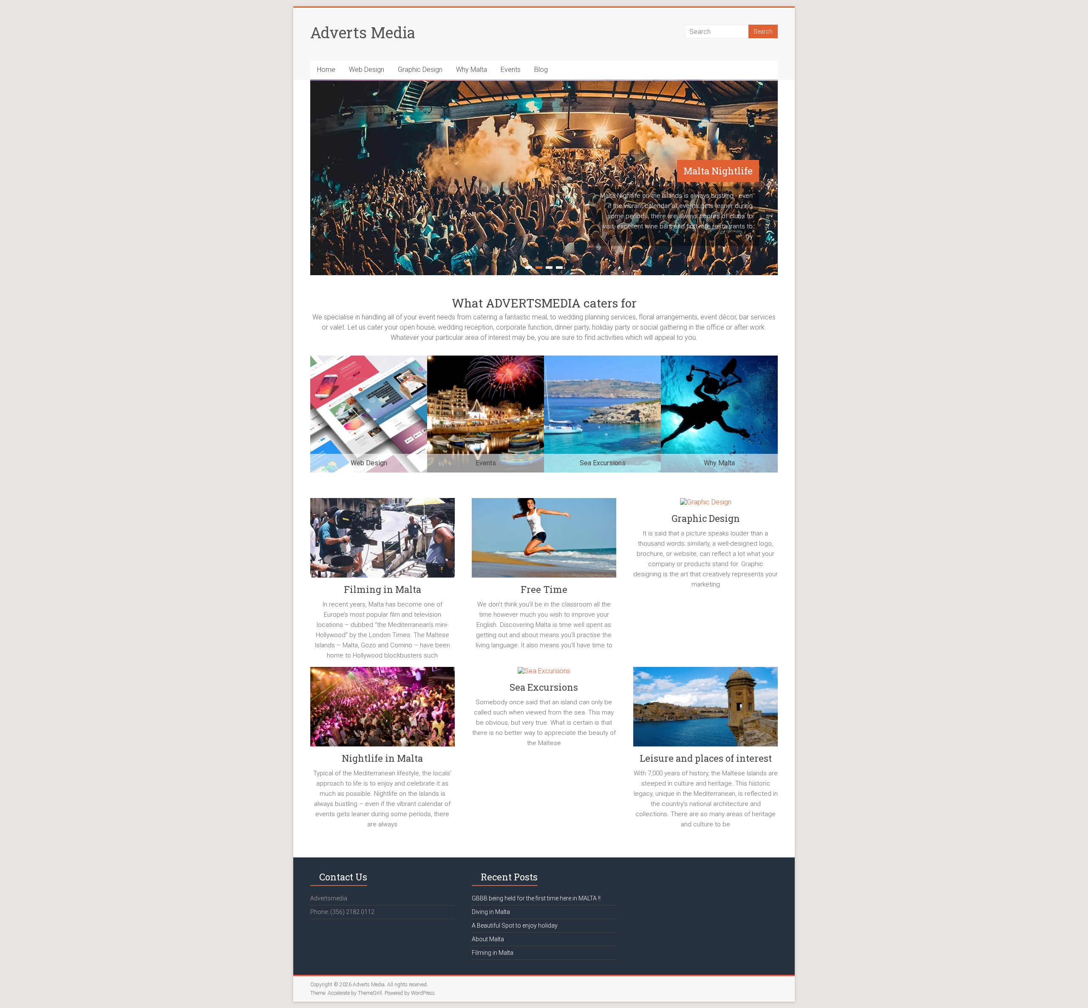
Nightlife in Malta (382, 758)
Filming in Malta (382, 589)
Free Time (544, 589)
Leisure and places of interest (706, 758)
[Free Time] (544, 541)
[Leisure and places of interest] (705, 710)
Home (326, 69)
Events (511, 69)
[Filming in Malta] (382, 541)
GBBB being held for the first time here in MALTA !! (536, 898)
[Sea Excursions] (602, 360)
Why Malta (471, 69)
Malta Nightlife (718, 171)
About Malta (488, 939)
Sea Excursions (544, 687)
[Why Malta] (719, 360)
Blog (541, 69)
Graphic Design (420, 69)
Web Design (366, 69)
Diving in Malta (491, 911)
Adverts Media (362, 32)
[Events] (485, 360)
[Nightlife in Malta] (382, 710)
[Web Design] (368, 360)
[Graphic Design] (705, 505)
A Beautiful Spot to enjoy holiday (515, 925)
